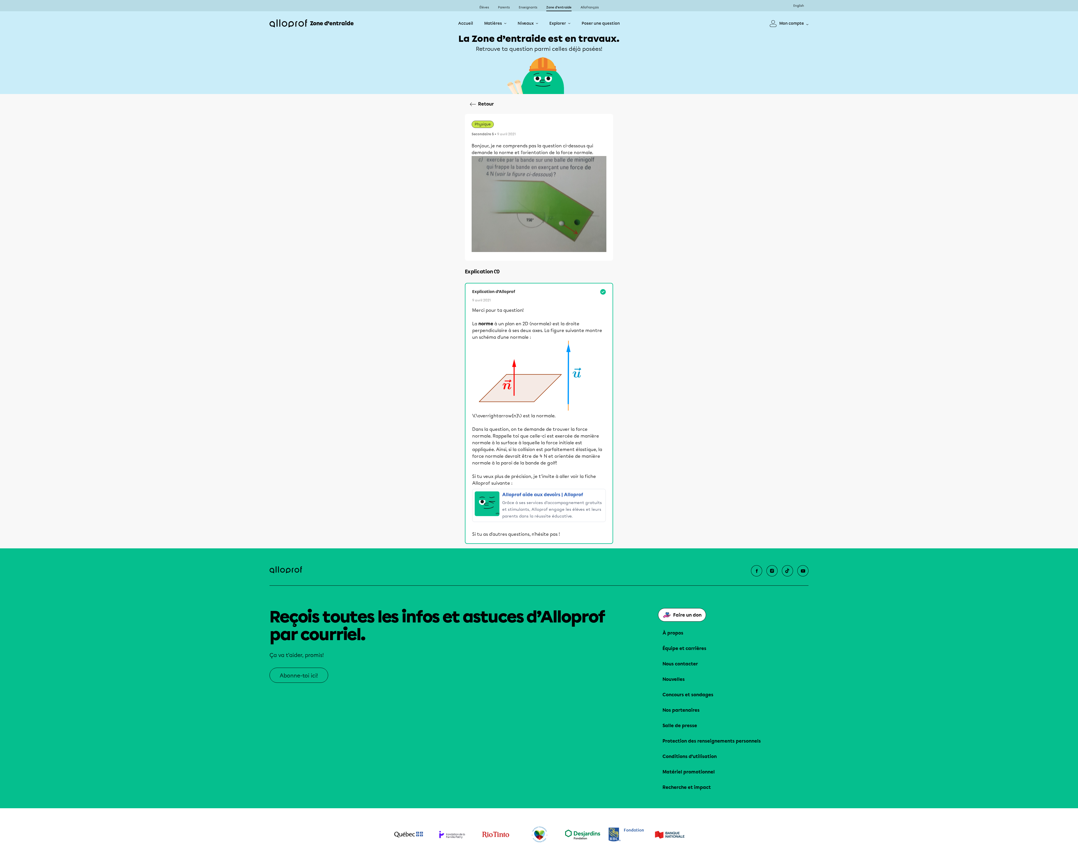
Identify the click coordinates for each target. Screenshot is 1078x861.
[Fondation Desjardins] (582, 834)
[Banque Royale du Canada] (626, 834)
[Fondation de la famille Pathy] (452, 834)
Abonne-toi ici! (299, 675)
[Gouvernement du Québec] (408, 834)
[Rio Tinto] (495, 835)
